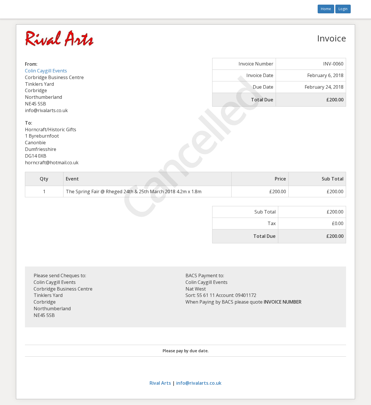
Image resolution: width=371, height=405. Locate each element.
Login (343, 8)
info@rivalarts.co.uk (198, 383)
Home (326, 8)
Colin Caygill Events (46, 71)
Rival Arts (160, 383)
